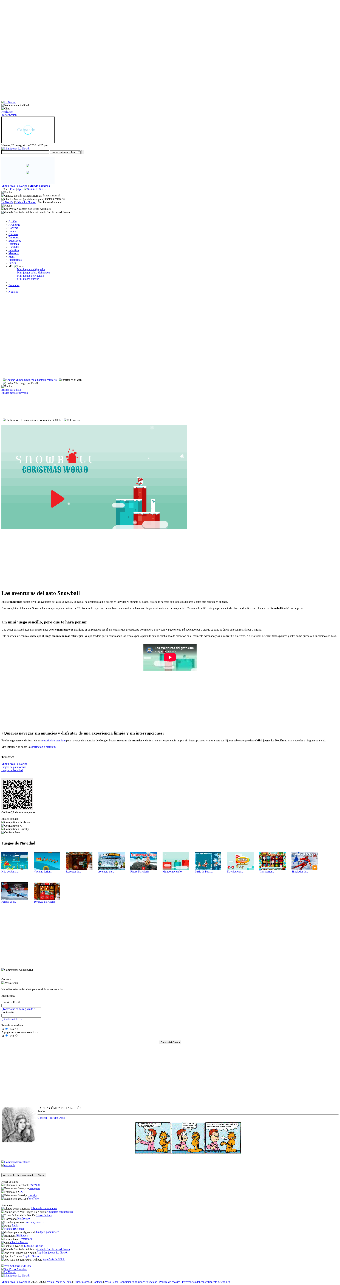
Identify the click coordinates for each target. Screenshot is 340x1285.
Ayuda (50, 1281)
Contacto (97, 1281)
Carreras (13, 227)
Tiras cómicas (44, 1215)
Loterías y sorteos (34, 1222)
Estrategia (13, 243)
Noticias (13, 291)
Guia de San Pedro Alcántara (53, 1249)
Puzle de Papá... (204, 871)
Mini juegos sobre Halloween (33, 272)
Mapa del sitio (64, 1281)
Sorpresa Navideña (44, 901)
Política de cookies (169, 1281)
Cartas (12, 231)
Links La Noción (33, 1245)
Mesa (11, 256)
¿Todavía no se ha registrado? (18, 1008)
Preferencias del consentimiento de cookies (206, 1281)
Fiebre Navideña (139, 871)
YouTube (33, 1198)
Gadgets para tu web (47, 1231)
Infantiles (13, 250)
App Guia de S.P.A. (54, 1259)
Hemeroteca (25, 1238)
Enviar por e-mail (11, 389)
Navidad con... (235, 871)
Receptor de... (73, 871)
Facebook (34, 1184)
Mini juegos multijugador (31, 269)
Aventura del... (106, 871)
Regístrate (7, 111)
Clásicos (13, 234)
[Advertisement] (107, 26)
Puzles (12, 262)
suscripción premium (54, 740)
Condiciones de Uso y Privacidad (138, 1281)
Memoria (13, 253)
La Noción (7, 202)
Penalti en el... (9, 901)
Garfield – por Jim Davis (51, 1117)
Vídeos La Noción (25, 202)
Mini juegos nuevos (28, 278)
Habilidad (13, 246)
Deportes (13, 237)
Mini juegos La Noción (14, 185)
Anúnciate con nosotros (59, 1211)
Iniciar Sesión (9, 114)
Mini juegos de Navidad (30, 275)
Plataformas (15, 259)
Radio (15, 1225)
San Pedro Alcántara (49, 202)
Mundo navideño (172, 871)
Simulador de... (299, 871)
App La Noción (31, 1256)
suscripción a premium (43, 746)
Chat (5, 189)
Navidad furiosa (43, 871)
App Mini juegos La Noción (52, 1252)
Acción (12, 221)
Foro (12, 189)
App (19, 189)
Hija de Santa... (10, 871)
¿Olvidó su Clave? (11, 1019)
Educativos (14, 240)
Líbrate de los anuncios (44, 1208)
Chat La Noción (19, 1242)
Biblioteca (22, 1235)
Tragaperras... (266, 871)
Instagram (34, 1188)
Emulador (13, 285)
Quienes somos (81, 1281)
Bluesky (32, 1195)
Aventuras (14, 224)
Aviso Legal (111, 1281)
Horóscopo (23, 1218)
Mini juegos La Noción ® (15, 1281)
